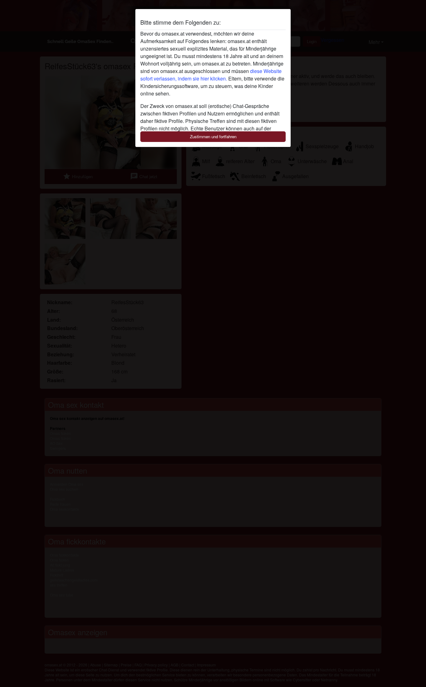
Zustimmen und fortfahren (213, 136)
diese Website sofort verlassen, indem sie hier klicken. (211, 74)
